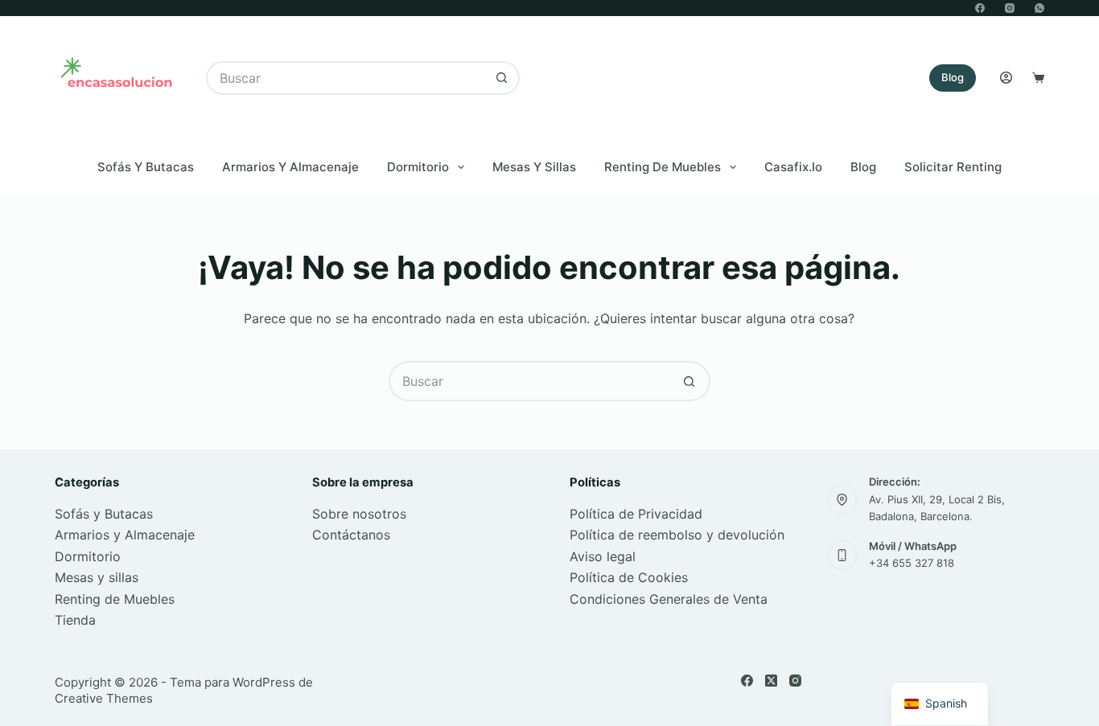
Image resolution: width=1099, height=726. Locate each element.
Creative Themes (104, 698)
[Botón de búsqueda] (503, 78)
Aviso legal (603, 556)
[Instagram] (1010, 8)
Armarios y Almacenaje (290, 166)
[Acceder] (1006, 78)
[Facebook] (980, 8)
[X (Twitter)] (771, 681)
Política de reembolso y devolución (677, 535)
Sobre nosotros (359, 514)
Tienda (75, 620)
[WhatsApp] (1039, 8)
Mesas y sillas (96, 577)
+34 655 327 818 (911, 562)
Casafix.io (793, 166)
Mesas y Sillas (534, 166)
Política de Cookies (629, 577)
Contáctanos (351, 535)
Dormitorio (418, 166)
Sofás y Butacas (145, 166)
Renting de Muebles (662, 166)
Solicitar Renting (953, 166)
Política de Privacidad (636, 514)
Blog (952, 77)
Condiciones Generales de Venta (669, 599)
